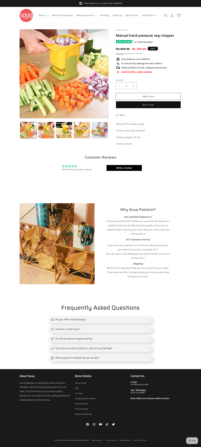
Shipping (119, 53)
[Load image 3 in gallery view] (64, 130)
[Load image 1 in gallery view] (28, 130)
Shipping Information (85, 398)
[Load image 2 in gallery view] (46, 130)
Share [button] (122, 115)
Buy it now (148, 104)
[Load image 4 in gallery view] (82, 130)
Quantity (119, 80)
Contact (79, 393)
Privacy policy (110, 440)
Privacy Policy (81, 409)
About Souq (80, 383)
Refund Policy (81, 403)
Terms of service (140, 440)
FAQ (77, 388)
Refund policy (97, 440)
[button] (43, 15)
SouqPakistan (65, 440)
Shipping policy (125, 440)
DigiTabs (85, 440)
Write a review (124, 167)
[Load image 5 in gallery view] (100, 130)
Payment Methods (83, 414)
